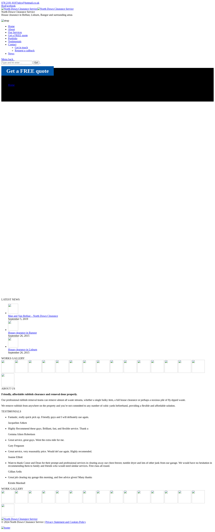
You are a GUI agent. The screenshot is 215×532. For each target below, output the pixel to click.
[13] (75, 371)
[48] (130, 502)
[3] (171, 371)
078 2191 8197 (9, 2)
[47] (198, 502)
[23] (89, 502)
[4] (130, 371)
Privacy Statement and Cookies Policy (65, 522)
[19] (21, 502)
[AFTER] (116, 502)
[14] (116, 371)
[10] (21, 371)
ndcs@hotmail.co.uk (28, 2)
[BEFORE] (35, 371)
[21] (89, 371)
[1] (7, 371)
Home (11, 85)
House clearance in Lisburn (22, 349)
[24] (7, 385)
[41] (143, 371)
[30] (198, 371)
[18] (35, 502)
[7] (143, 502)
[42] (48, 371)
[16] (184, 371)
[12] (103, 371)
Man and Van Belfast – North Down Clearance (33, 315)
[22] (7, 516)
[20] (7, 502)
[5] (157, 371)
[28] (62, 371)
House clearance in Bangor (22, 332)
